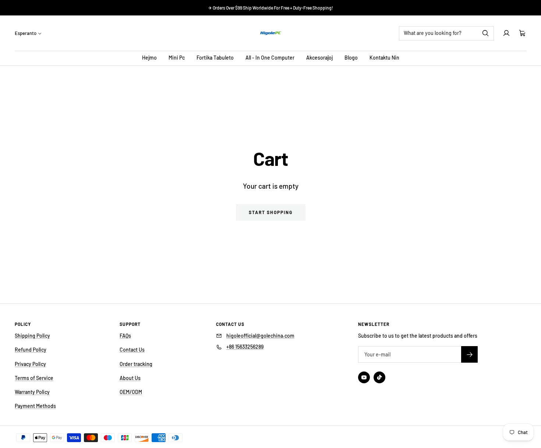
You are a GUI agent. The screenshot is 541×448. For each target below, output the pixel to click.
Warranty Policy (32, 392)
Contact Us (132, 349)
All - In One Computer (269, 57)
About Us (130, 378)
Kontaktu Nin (384, 57)
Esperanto (25, 33)
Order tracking (136, 364)
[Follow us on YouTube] (364, 377)
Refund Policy (30, 349)
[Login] (506, 33)
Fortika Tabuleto (215, 57)
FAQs (125, 336)
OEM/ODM (131, 392)
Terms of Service (34, 378)
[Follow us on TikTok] (379, 377)
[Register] (469, 354)
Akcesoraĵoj (319, 57)
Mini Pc (177, 57)
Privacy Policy (30, 364)
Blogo (351, 57)
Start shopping (271, 212)
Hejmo (149, 57)
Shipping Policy (32, 336)
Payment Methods (35, 406)
